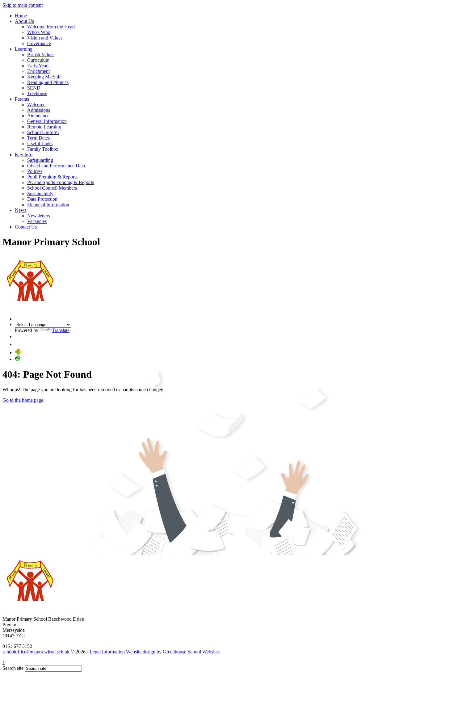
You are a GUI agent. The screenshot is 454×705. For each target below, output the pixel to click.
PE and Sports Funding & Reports (60, 182)
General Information (47, 121)
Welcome (36, 104)
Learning (23, 49)
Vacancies (37, 221)
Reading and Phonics (48, 82)
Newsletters (38, 215)
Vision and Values (44, 37)
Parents (22, 99)
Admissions (38, 110)
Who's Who (38, 32)
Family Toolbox (42, 149)
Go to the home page (22, 400)
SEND (33, 87)
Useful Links (40, 143)
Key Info (23, 154)
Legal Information (107, 651)
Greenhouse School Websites (191, 651)
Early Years (38, 65)
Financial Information (48, 204)
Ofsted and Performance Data (56, 165)
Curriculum (38, 60)
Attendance (38, 115)
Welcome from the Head (51, 26)
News (20, 210)
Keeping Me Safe (44, 76)
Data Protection (42, 199)
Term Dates (38, 138)
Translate (60, 330)
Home (21, 15)
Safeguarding (40, 160)
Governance (39, 43)
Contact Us (26, 226)
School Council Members (52, 188)
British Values (40, 54)
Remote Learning (44, 126)
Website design (140, 651)
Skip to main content (22, 5)
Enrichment (38, 71)
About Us (24, 21)
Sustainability (40, 193)
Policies (34, 171)
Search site (12, 668)
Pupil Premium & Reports (52, 176)
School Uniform (43, 132)
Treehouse (37, 93)
